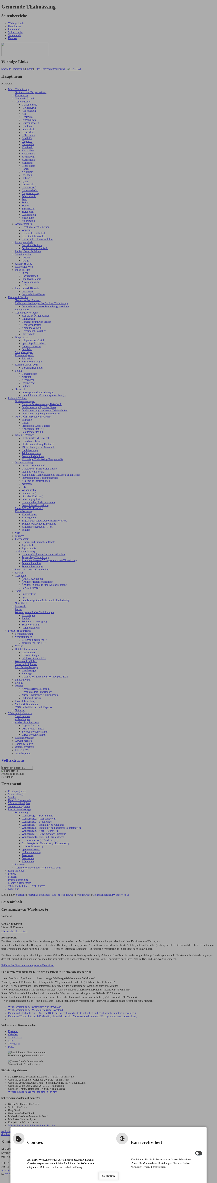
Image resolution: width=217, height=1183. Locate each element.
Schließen (108, 1176)
